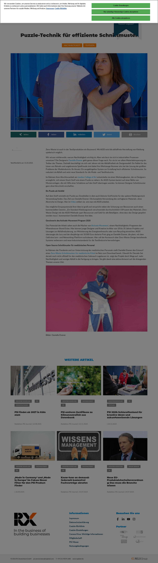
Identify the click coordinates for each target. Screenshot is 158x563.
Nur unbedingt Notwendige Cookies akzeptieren (121, 12)
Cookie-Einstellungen (120, 5)
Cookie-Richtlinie (61, 8)
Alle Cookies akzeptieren (121, 18)
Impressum (50, 8)
